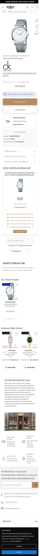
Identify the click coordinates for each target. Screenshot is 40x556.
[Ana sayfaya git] (10, 7)
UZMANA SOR (20, 110)
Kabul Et (19, 552)
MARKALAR (15, 56)
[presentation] (19, 392)
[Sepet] (37, 7)
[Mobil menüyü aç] (2, 7)
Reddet (19, 546)
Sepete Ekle (11, 367)
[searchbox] (23, 11)
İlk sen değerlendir (23, 82)
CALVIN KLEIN (24, 56)
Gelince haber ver (20, 102)
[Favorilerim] (32, 7)
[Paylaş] (37, 26)
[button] (37, 31)
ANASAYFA (6, 56)
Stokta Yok (11, 319)
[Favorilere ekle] (37, 21)
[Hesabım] (27, 7)
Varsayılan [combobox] (16, 251)
